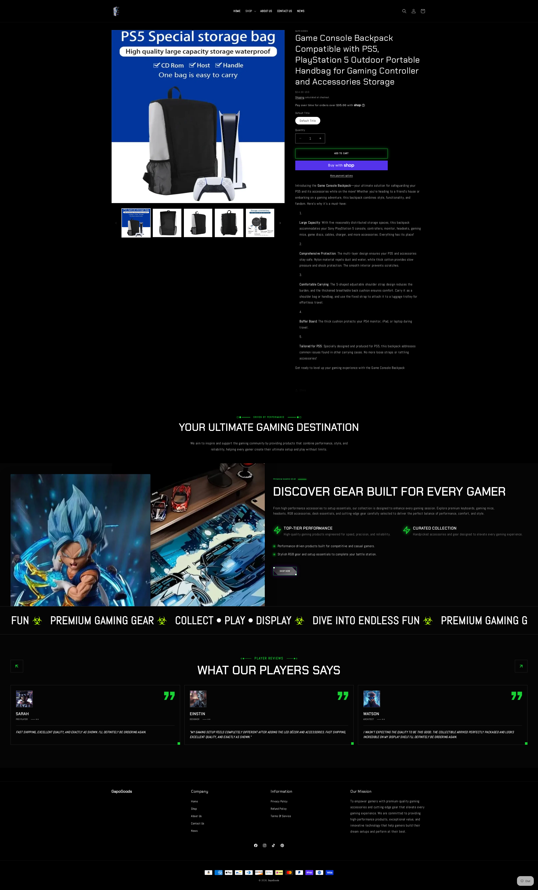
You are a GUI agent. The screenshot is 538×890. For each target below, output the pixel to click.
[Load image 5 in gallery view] (260, 223)
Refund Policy (279, 809)
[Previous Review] (17, 666)
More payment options (341, 175)
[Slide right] (280, 223)
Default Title (308, 121)
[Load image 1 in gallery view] (136, 223)
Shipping (299, 97)
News (194, 831)
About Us (196, 816)
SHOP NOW (285, 571)
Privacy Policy (279, 801)
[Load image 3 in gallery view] (198, 223)
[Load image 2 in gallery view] (167, 223)
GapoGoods (273, 880)
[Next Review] (521, 666)
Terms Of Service (281, 816)
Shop (194, 809)
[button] (250, 11)
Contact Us (197, 823)
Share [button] (302, 390)
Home (194, 801)
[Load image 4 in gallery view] (229, 223)
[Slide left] (116, 223)
